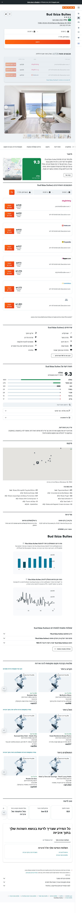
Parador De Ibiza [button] (31, 779)
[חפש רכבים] (78, 22)
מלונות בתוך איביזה (62, 855)
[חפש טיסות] (78, 14)
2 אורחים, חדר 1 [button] (63, 37)
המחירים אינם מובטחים (32, 872)
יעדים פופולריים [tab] (48, 840)
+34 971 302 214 (65, 25)
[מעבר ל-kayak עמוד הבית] (68, 7)
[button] (2, 2)
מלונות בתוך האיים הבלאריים (29, 896)
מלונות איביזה (68, 898)
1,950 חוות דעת (57, 20)
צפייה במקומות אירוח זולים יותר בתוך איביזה (17, 709)
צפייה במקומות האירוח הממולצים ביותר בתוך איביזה (19, 752)
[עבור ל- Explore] (78, 28)
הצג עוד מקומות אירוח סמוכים (12, 669)
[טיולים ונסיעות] (78, 38)
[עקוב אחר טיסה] (78, 32)
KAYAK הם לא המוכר (63, 878)
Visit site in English (33, 2)
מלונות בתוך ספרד (43, 896)
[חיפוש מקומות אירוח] (78, 18)
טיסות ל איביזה (63, 852)
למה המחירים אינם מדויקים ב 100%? (57, 886)
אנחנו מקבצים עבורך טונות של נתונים (57, 882)
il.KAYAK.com (68, 896)
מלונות (61, 896)
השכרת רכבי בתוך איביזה (30, 852)
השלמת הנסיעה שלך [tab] (62, 840)
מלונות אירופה (53, 896)
